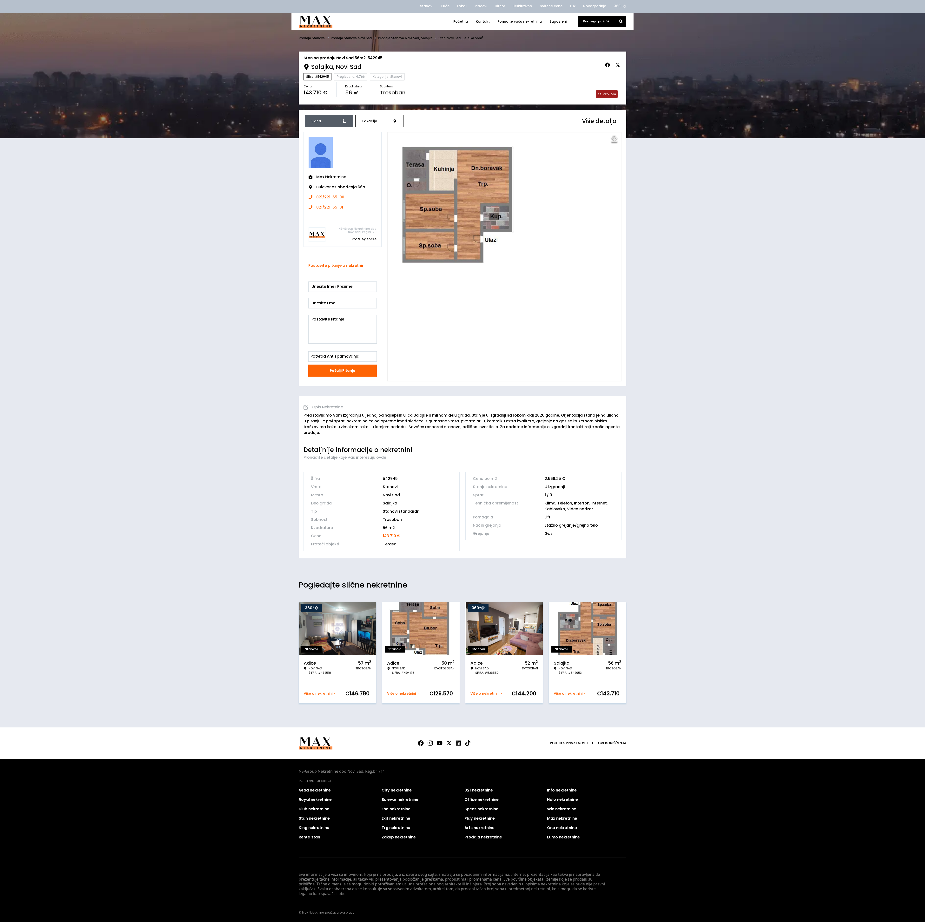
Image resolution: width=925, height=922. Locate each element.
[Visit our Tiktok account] (468, 743)
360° (618, 6)
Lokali (462, 6)
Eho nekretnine (396, 809)
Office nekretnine (481, 799)
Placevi (481, 6)
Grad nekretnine (315, 790)
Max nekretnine (562, 818)
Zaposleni (558, 21)
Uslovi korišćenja (609, 743)
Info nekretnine (562, 790)
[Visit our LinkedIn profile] (458, 743)
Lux (572, 6)
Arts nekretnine (479, 827)
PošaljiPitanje (342, 370)
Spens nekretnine (481, 809)
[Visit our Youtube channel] (440, 743)
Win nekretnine (561, 809)
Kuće (445, 6)
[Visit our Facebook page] (421, 743)
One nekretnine (562, 827)
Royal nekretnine (315, 799)
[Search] (620, 21)
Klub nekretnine (314, 809)
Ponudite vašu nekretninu (519, 21)
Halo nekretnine (562, 799)
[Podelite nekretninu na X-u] (618, 65)
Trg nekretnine (396, 827)
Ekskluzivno (522, 6)
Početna (460, 21)
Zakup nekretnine (399, 837)
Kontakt (483, 21)
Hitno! (500, 6)
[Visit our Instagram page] (430, 743)
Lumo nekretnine (563, 837)
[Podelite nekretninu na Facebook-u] (608, 65)
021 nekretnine (478, 790)
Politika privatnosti (569, 743)
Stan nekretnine (314, 818)
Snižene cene (551, 6)
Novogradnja (594, 6)
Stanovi (426, 6)
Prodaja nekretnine (483, 837)
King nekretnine (314, 827)
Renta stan (309, 837)
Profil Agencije (364, 239)
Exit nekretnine (396, 818)
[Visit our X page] (449, 743)
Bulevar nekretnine (400, 799)
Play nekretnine (479, 818)
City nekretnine (397, 790)
